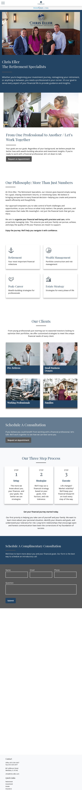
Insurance (9, 789)
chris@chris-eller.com (12, 774)
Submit (11, 600)
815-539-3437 (14, 763)
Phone (57, 570)
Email (32, 570)
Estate (8, 786)
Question (9, 583)
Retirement (9, 782)
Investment (9, 784)
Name (8, 570)
